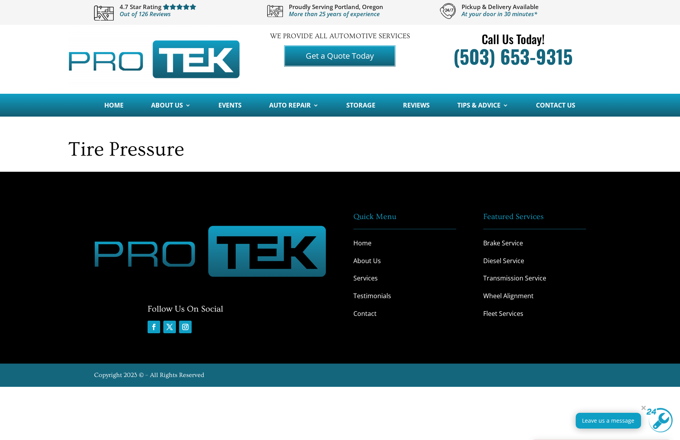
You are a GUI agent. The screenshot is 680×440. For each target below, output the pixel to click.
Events (230, 106)
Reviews (416, 106)
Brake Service (503, 243)
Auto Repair (290, 106)
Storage (360, 106)
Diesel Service (503, 260)
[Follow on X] (169, 327)
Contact (365, 313)
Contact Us (555, 106)
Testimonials (372, 295)
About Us (167, 106)
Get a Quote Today (340, 55)
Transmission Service (514, 278)
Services (365, 278)
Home (114, 106)
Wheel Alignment (508, 295)
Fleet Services (503, 313)
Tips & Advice (479, 106)
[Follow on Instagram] (185, 327)
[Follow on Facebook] (154, 327)
